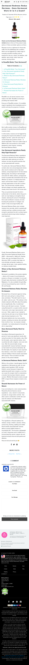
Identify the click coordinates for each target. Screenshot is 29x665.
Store (23, 566)
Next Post (18, 453)
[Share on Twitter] (14, 444)
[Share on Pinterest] (17, 444)
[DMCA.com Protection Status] (4, 594)
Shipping (5, 571)
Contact (5, 568)
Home (5, 566)
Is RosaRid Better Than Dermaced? (13, 69)
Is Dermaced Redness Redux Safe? (13, 88)
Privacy (14, 571)
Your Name (14, 483)
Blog (23, 568)
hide (20, 66)
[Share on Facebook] (11, 444)
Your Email (14, 490)
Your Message (14, 497)
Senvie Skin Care (16, 607)
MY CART (24, 1)
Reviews (14, 566)
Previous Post (11, 453)
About (14, 568)
